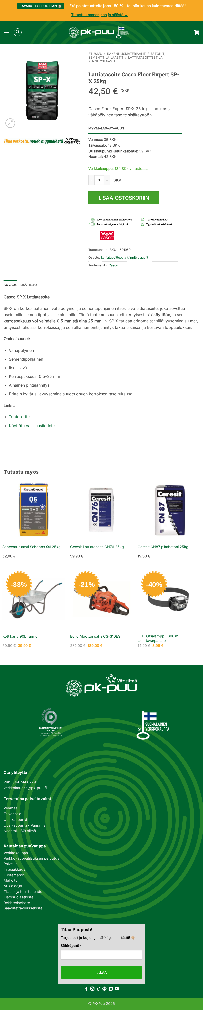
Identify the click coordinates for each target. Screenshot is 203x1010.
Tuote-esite (19, 416)
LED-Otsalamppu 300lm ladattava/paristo (158, 638)
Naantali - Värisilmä (20, 831)
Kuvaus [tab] (10, 285)
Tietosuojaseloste (18, 897)
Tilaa (101, 972)
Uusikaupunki (15, 819)
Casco (113, 265)
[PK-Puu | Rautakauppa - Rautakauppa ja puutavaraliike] (99, 32)
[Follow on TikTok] (99, 989)
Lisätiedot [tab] (29, 285)
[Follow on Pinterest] (104, 989)
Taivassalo (12, 814)
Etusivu (95, 54)
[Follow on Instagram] (92, 989)
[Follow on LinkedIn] (111, 989)
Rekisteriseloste (17, 903)
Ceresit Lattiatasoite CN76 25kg (97, 547)
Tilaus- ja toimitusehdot (24, 891)
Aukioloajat (13, 886)
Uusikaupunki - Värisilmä (25, 825)
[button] (7, 32)
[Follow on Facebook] (86, 989)
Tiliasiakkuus (14, 869)
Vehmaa (10, 808)
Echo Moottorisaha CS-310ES (95, 636)
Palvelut (10, 864)
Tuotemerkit (14, 875)
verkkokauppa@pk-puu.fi (25, 788)
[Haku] (18, 32)
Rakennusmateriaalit (126, 54)
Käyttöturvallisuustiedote (32, 425)
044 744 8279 (23, 782)
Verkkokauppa (16, 853)
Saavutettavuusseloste (23, 908)
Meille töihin (14, 880)
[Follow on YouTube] (117, 989)
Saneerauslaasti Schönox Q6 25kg (31, 547)
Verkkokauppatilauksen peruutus (31, 858)
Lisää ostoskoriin (124, 198)
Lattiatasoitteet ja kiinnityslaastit (124, 257)
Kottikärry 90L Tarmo (20, 636)
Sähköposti (71, 945)
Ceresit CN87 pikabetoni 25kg (163, 547)
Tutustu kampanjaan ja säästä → (99, 14)
